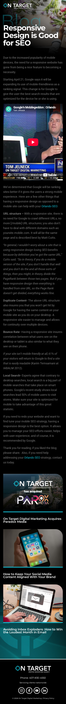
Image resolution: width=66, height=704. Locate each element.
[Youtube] (37, 690)
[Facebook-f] (29, 690)
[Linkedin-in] (44, 690)
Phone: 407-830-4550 (33, 677)
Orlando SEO (49, 206)
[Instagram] (21, 690)
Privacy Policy (48, 698)
